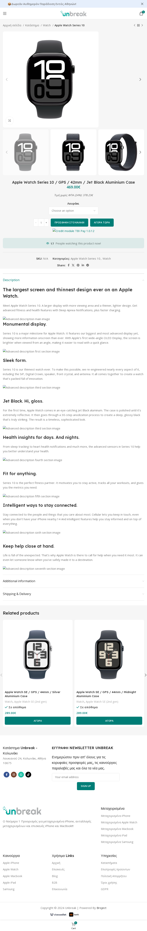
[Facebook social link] (69, 265)
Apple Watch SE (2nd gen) (30, 701)
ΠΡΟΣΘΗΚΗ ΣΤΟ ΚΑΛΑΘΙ (69, 222)
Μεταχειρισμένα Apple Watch (119, 822)
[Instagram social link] (14, 774)
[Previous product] (134, 25)
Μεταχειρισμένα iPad (114, 835)
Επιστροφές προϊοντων (115, 869)
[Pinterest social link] (78, 265)
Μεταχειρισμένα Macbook (117, 829)
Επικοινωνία (59, 889)
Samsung (8, 889)
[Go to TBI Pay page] (73, 231)
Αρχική (56, 863)
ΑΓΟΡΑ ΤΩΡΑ (102, 222)
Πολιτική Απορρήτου (114, 876)
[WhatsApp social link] (21, 774)
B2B (54, 882)
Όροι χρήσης (109, 882)
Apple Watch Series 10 (69, 25)
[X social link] (73, 265)
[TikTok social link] (28, 774)
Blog (55, 876)
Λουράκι (73, 203)
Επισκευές (58, 869)
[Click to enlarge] (9, 121)
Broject (101, 908)
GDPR (104, 889)
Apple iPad (9, 882)
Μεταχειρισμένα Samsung (117, 842)
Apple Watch (10, 869)
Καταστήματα (109, 863)
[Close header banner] (142, 4)
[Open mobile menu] (5, 13)
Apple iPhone (11, 863)
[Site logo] (73, 13)
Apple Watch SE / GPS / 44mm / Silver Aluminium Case (32, 694)
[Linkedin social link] (83, 265)
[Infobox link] (23, 750)
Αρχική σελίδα (12, 25)
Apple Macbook (12, 876)
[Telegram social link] (87, 265)
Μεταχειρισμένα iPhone (115, 816)
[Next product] (142, 25)
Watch (47, 25)
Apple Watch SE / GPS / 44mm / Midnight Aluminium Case (106, 694)
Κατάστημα (32, 25)
